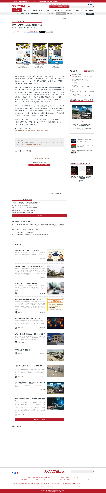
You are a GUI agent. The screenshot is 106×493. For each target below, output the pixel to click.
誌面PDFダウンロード (77, 483)
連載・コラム (70, 13)
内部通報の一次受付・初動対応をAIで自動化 (23, 212)
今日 (85, 71)
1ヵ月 (92, 71)
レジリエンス (75, 477)
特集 (18, 479)
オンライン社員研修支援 (65, 483)
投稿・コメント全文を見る (57, 193)
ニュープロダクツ (61, 13)
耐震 (36, 158)
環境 (48, 10)
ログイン (92, 1)
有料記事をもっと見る (39, 419)
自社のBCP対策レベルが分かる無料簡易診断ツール (25, 210)
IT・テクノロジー (37, 10)
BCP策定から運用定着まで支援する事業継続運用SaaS (26, 203)
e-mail (48, 31)
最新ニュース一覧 (25, 13)
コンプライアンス (58, 10)
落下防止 (47, 158)
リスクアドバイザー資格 (53, 483)
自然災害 (16, 10)
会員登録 (15, 483)
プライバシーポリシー (58, 486)
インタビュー (52, 13)
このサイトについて (30, 486)
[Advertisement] (39, 445)
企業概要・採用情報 (49, 486)
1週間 (89, 71)
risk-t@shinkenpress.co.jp (33, 144)
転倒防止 (41, 158)
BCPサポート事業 (35, 483)
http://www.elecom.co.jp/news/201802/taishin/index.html (31, 130)
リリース (78, 479)
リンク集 (83, 479)
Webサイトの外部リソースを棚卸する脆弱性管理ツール (26, 207)
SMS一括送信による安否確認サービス (21, 205)
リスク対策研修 (43, 483)
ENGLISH (65, 486)
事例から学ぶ (43, 13)
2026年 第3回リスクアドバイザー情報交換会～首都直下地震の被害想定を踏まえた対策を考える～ (42, 225)
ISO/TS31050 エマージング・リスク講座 (27, 229)
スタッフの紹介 (71, 486)
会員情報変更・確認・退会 (24, 483)
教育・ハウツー (46, 479)
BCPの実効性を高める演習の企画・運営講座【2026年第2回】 (33, 235)
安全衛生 (68, 10)
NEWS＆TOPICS (23, 479)
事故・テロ (27, 10)
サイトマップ (37, 486)
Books (88, 479)
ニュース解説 (16, 13)
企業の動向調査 (34, 13)
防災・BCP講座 (89, 10)
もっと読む (39, 215)
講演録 (68, 479)
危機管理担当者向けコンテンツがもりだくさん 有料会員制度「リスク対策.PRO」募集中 (38, 1)
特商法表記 (78, 486)
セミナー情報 (78, 13)
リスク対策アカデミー (88, 483)
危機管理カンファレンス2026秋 (25, 232)
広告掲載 (90, 13)
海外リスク (79, 10)
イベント (73, 479)
